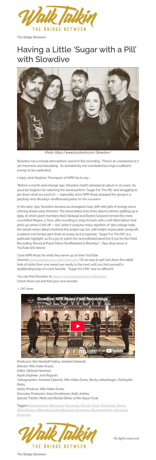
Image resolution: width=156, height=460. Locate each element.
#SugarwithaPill (101, 410)
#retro (121, 406)
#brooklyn (56, 406)
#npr (95, 406)
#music (86, 406)
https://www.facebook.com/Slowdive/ (79, 276)
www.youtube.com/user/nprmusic (53, 260)
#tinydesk (121, 410)
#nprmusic (107, 406)
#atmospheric (38, 406)
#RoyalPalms (26, 410)
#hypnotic (72, 406)
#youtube (24, 415)
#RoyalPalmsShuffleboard (55, 410)
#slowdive (82, 410)
